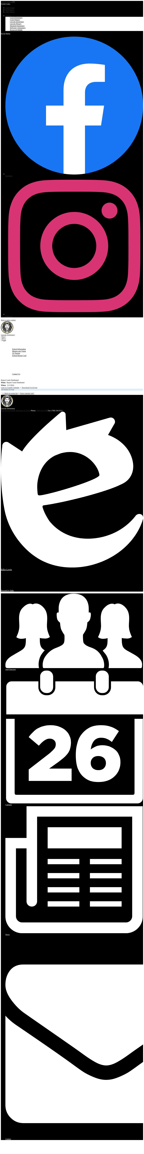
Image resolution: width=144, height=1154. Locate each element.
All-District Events (7, 390)
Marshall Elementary (17, 26)
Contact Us (16, 374)
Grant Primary (15, 20)
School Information (19, 349)
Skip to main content (8, 320)
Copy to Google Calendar (10, 388)
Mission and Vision (19, 351)
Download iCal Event (29, 388)
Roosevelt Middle (16, 30)
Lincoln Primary (15, 24)
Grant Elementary (16, 18)
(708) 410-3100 (42, 411)
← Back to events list (10, 393)
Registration (9, 10)
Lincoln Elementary (17, 22)
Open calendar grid (27, 393)
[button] (8, 16)
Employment (10, 8)
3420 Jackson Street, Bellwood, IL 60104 (15, 411)
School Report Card (19, 356)
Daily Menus (10, 12)
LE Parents (16, 353)
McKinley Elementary (18, 28)
